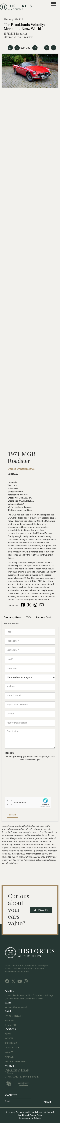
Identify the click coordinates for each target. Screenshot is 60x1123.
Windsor (9, 1057)
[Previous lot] (17, 47)
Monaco (9, 1052)
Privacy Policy (36, 1115)
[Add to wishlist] (53, 47)
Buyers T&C (10, 1021)
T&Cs (28, 617)
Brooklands (11, 1043)
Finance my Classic (12, 617)
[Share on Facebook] (23, 606)
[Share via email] (42, 606)
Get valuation (41, 910)
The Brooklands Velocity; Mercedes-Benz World (24, 27)
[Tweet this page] (29, 606)
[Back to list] (10, 47)
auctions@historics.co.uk (16, 1007)
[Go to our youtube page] (20, 982)
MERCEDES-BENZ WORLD (16, 1062)
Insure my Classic (44, 617)
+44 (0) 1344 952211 (14, 1016)
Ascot (8, 1034)
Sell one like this (11, 624)
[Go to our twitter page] (14, 982)
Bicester (9, 1038)
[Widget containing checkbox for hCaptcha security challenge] (28, 802)
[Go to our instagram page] (36, 606)
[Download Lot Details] (46, 47)
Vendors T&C (11, 1025)
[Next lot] (35, 47)
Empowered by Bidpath (30, 1118)
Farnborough (12, 1048)
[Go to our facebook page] (7, 982)
